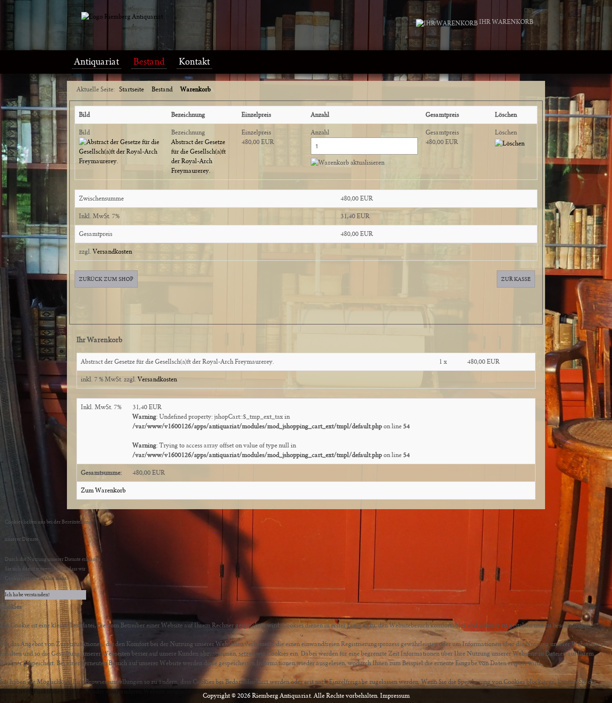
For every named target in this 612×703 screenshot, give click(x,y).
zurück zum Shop (106, 279)
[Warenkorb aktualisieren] (347, 162)
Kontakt (194, 62)
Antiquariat (96, 62)
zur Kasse (516, 279)
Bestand (148, 62)
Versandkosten (112, 251)
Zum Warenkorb (103, 490)
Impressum (395, 695)
